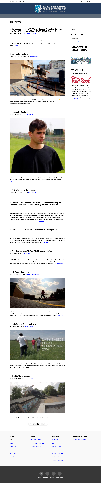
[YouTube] (87, 1)
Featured (28, 274)
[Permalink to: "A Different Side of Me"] (37, 293)
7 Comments (34, 33)
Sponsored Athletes (28, 114)
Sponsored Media (34, 56)
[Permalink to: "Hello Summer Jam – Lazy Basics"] (37, 345)
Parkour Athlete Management (38, 443)
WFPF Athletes (55, 450)
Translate (81, 41)
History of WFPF (13, 446)
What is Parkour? (14, 453)
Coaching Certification (36, 446)
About (11, 443)
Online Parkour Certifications (38, 450)
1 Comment (35, 232)
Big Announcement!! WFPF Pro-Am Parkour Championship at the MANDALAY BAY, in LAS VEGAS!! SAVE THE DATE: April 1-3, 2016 (36, 30)
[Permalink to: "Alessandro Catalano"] (37, 78)
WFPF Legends (55, 456)
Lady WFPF (54, 443)
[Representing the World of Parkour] (50, 9)
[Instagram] (90, 1)
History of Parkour (14, 450)
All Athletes (55, 439)
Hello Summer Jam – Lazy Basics (24, 324)
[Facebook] (81, 1)
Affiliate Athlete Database (58, 460)
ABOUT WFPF (24, 1)
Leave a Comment (34, 207)
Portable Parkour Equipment (79, 439)
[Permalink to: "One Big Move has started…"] (37, 397)
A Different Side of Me (20, 272)
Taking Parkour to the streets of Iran (25, 190)
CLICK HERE (75, 98)
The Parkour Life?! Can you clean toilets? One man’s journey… (35, 230)
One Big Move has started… (22, 376)
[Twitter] (84, 1)
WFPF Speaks (26, 33)
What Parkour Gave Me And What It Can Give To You (32, 251)
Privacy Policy (13, 456)
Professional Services (36, 439)
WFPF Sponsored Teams (57, 453)
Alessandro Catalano (20, 54)
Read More (17, 45)
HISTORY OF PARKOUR (15, 1)
